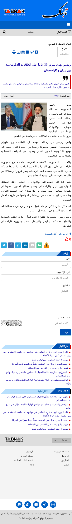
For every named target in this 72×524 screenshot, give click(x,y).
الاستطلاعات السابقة (24, 460)
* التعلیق (66, 285)
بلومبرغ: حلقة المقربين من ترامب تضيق (49, 359)
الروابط (65, 456)
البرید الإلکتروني (63, 272)
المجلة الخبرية (27, 456)
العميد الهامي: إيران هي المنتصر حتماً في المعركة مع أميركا (40, 364)
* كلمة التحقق (64, 318)
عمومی (51, 44)
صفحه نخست (64, 44)
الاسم (67, 259)
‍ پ (32, 51)
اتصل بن (65, 460)
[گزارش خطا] (46, 245)
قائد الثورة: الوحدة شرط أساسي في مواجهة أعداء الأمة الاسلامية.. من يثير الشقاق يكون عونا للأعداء (37, 354)
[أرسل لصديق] (19, 52)
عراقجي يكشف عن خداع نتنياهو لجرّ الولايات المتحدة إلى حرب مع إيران (38, 382)
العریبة (65, 439)
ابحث (66, 464)
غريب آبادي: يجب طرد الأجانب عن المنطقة (48, 368)
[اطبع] (14, 52)
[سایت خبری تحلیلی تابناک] (17, 8)
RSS (32, 464)
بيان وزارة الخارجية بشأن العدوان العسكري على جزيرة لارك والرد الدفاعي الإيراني (38, 374)
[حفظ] (23, 52)
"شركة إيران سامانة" (29, 518)
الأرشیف (30, 451)
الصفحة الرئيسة (61, 451)
